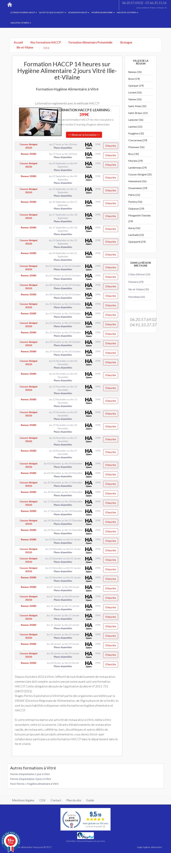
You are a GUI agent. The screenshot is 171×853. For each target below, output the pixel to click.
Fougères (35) (136, 133)
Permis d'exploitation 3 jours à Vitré (30, 778)
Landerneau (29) (137, 167)
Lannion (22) (135, 126)
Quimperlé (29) (137, 241)
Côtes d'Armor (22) (139, 274)
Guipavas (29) (136, 208)
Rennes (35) (135, 71)
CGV (42, 800)
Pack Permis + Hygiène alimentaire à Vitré (34, 783)
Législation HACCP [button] (78, 12)
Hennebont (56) (137, 181)
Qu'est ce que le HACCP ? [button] (51, 12)
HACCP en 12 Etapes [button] (127, 12)
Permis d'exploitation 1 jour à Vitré (30, 774)
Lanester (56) (135, 119)
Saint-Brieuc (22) (138, 112)
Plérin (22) (134, 194)
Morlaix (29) (135, 160)
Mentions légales (23, 800)
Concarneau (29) (137, 140)
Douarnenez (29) (137, 188)
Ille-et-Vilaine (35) (138, 289)
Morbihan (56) (136, 296)
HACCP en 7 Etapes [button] (20, 22)
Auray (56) (134, 228)
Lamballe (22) (136, 234)
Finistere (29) (135, 281)
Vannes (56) (135, 99)
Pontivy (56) (135, 201)
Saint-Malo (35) (137, 106)
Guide (90, 800)
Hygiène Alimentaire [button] (102, 12)
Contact (56, 800)
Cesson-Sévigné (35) (140, 174)
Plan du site (73, 800)
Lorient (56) (135, 92)
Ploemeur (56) (136, 147)
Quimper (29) (136, 85)
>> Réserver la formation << (84, 134)
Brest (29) (134, 78)
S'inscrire (110, 145)
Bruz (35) (133, 153)
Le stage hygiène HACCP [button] (23, 12)
